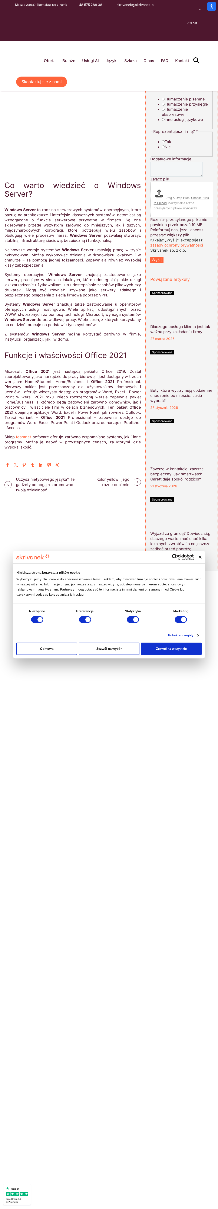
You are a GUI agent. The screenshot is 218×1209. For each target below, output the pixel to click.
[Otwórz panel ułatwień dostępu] (211, 6)
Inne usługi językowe (184, 119)
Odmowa (46, 648)
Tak (168, 141)
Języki (112, 60)
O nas (148, 60)
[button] (196, 60)
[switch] (85, 619)
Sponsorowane (162, 293)
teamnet (23, 437)
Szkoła (130, 60)
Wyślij (157, 260)
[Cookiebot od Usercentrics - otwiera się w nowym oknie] (175, 557)
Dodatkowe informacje (170, 159)
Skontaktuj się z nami (42, 81)
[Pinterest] (24, 465)
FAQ (164, 60)
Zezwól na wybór (109, 648)
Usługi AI (90, 60)
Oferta (50, 60)
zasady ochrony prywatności (176, 245)
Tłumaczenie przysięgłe (186, 104)
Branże (68, 60)
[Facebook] (8, 465)
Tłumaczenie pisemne (185, 99)
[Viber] (49, 465)
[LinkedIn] (41, 465)
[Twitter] (16, 465)
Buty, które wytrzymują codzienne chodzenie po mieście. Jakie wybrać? (181, 395)
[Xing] (57, 465)
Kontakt (182, 60)
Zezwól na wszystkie (171, 648)
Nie (168, 147)
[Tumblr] (32, 465)
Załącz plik (159, 179)
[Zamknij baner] (200, 557)
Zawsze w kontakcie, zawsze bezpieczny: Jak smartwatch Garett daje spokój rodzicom (177, 474)
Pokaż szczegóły (181, 635)
